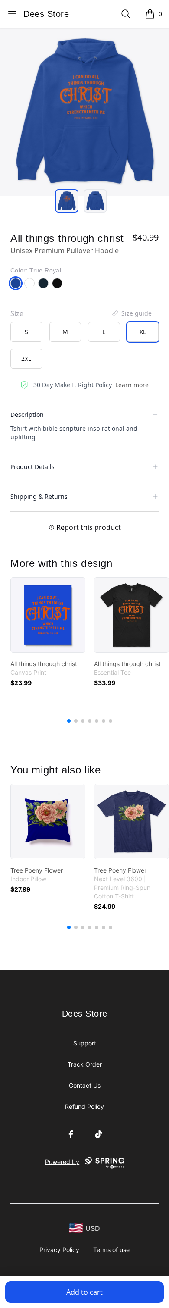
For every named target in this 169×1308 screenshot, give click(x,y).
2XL (26, 358)
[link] (48, 615)
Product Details (32, 467)
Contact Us (85, 1085)
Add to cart (84, 1292)
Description (27, 414)
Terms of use (111, 1249)
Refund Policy (84, 1106)
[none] (131, 313)
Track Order (85, 1064)
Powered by (62, 1161)
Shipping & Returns (39, 496)
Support (84, 1043)
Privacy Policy (59, 1249)
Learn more (132, 385)
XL (143, 332)
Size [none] (16, 313)
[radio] (26, 332)
